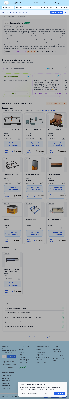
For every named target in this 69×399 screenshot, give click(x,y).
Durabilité (22, 367)
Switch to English (56, 12)
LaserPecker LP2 (41, 360)
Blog (20, 355)
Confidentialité (23, 362)
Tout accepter (59, 393)
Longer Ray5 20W (41, 355)
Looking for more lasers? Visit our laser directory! (34, 337)
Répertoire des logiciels (24, 3)
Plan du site (22, 357)
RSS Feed (32, 51)
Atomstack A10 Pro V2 (42, 357)
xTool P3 (38, 349)
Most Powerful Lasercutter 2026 (58, 355)
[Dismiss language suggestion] (65, 12)
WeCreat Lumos (40, 352)
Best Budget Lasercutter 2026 (58, 350)
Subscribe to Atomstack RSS (57, 103)
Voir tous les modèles (48, 110)
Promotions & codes (21, 51)
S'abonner (12, 356)
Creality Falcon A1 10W (43, 362)
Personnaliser (48, 393)
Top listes (56, 346)
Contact (21, 352)
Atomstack (16, 23)
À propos (21, 349)
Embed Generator (24, 365)
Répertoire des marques (44, 3)
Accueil (10, 3)
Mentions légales (24, 360)
